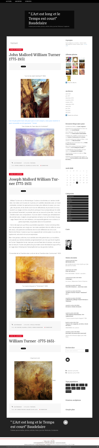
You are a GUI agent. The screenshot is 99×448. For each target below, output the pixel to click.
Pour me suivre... (71, 271)
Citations (70, 201)
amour (83, 388)
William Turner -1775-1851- (32, 341)
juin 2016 (68, 108)
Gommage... (69, 279)
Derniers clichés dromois (73, 306)
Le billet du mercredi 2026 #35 (74, 142)
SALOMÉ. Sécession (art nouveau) (76, 333)
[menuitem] (9, 1)
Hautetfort (53, 440)
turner (21, 165)
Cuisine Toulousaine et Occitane (76, 137)
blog (73, 444)
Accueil (9, 1)
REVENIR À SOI (70, 262)
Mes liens (70, 206)
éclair (32, 409)
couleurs (82, 385)
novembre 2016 (69, 100)
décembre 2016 (70, 98)
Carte (68, 229)
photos (69, 211)
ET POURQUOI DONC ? (77, 147)
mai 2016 (68, 110)
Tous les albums (72, 82)
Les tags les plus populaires (60, 442)
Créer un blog (46, 440)
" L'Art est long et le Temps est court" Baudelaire (44, 18)
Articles (32, 324)
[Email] (68, 360)
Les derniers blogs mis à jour (39, 442)
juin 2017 (68, 96)
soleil (36, 409)
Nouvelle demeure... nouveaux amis (76, 287)
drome (73, 385)
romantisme (39, 327)
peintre (17, 165)
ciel (77, 385)
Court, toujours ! (81, 126)
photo (78, 388)
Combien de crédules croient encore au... (77, 135)
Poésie (69, 213)
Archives (18, 1)
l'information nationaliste (79, 133)
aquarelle (25, 327)
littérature (68, 391)
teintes (30, 327)
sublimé (28, 409)
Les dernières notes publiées (50, 442)
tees (38, 165)
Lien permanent (18, 163)
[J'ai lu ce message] (97, 446)
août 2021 (68, 94)
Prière (69, 216)
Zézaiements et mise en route (74, 153)
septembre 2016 (70, 104)
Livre (69, 203)
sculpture (70, 218)
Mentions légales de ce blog (40, 444)
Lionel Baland (75, 130)
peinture (19, 327)
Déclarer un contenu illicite (29, 444)
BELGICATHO (76, 140)
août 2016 (68, 106)
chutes (34, 165)
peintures (32, 163)
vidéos (69, 220)
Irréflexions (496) (70, 126)
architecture (71, 196)
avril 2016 (68, 112)
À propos (28, 1)
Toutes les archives (73, 115)
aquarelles (29, 165)
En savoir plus (68, 446)
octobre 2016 (69, 102)
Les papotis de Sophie (76, 151)
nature (73, 388)
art (16, 327)
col (24, 165)
